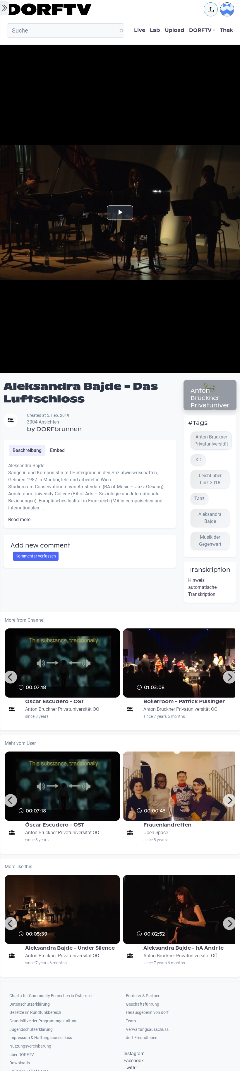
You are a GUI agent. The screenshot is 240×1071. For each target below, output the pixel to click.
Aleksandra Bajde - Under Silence (70, 948)
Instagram (134, 1053)
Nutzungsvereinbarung (30, 1046)
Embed (57, 450)
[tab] (27, 450)
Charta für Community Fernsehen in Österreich (51, 995)
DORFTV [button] (200, 30)
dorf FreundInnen (141, 1037)
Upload (174, 30)
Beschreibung (27, 450)
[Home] (101, 9)
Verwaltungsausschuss (147, 1029)
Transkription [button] (209, 570)
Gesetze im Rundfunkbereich (35, 1012)
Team (131, 1021)
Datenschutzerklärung (29, 1004)
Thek (226, 30)
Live (139, 30)
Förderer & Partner (143, 995)
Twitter (131, 1067)
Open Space (155, 832)
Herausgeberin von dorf (147, 1012)
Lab (155, 30)
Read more (19, 519)
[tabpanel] (90, 492)
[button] (211, 9)
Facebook (134, 1060)
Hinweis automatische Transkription (202, 587)
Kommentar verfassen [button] (36, 556)
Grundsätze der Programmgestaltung (43, 1021)
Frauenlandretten (167, 825)
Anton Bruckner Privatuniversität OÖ (210, 401)
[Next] (229, 677)
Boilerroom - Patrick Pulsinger (184, 701)
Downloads (19, 1062)
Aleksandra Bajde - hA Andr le (183, 948)
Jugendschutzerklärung (31, 1029)
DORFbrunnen (59, 429)
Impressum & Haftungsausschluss (40, 1037)
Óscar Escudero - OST (54, 701)
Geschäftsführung (142, 1004)
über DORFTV (21, 1054)
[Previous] (10, 677)
